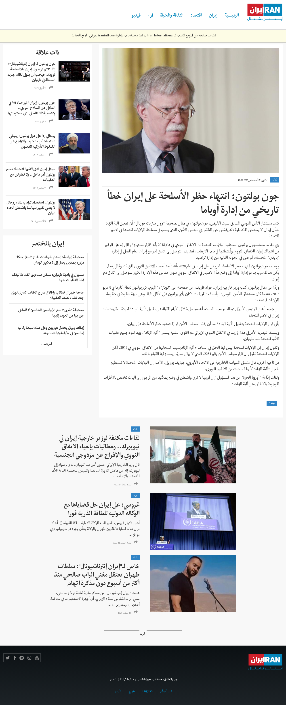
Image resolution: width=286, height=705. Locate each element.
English (147, 692)
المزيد (143, 634)
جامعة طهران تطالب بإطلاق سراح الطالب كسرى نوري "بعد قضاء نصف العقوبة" (47, 295)
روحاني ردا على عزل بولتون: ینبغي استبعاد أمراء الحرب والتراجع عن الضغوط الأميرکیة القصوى (32, 141)
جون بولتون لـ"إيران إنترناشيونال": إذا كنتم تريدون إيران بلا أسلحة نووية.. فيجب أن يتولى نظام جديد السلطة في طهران (31, 73)
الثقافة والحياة (171, 16)
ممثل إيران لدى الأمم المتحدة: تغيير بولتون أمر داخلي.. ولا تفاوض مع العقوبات (30, 175)
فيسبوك (15, 658)
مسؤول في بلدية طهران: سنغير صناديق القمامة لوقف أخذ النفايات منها (48, 278)
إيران (213, 16)
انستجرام (29, 658)
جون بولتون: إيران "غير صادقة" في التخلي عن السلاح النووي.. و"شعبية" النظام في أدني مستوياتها (31, 108)
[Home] (262, 12)
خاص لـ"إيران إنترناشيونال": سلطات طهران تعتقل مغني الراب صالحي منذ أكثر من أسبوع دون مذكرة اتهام (97, 575)
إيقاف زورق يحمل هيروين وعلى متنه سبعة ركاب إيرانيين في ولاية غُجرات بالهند (51, 331)
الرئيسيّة (232, 16)
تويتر (8, 658)
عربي (132, 692)
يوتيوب (36, 658)
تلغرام (22, 658)
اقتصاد (196, 16)
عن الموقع (166, 692)
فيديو (136, 16)
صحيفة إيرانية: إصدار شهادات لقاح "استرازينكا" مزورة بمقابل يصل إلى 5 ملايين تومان (50, 260)
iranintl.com (107, 36)
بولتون (272, 403)
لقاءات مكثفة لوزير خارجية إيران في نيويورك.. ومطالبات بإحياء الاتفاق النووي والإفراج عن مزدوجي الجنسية (97, 447)
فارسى (118, 692)
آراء (150, 16)
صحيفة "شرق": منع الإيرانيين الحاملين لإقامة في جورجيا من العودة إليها (51, 313)
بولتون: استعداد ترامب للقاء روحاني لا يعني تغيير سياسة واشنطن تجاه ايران (30, 208)
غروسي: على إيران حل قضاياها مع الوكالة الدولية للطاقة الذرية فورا (101, 510)
